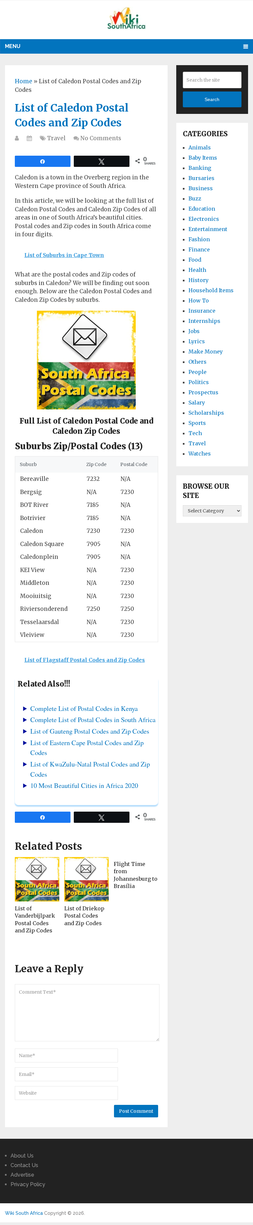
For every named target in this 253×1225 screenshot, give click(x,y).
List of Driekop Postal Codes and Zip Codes (84, 915)
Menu (12, 46)
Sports (197, 423)
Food (194, 259)
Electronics (203, 219)
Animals (199, 147)
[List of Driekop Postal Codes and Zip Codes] (86, 879)
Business (200, 188)
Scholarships (206, 412)
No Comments (100, 138)
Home (23, 81)
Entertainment (207, 229)
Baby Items (202, 157)
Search (212, 99)
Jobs (194, 331)
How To (198, 300)
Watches (199, 453)
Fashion (199, 239)
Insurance (201, 310)
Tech (195, 433)
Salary (196, 402)
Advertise (22, 1175)
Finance (199, 249)
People (197, 372)
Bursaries (201, 178)
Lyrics (196, 341)
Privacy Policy (28, 1184)
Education (201, 208)
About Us (22, 1156)
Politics (198, 382)
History (198, 280)
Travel (56, 138)
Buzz (194, 198)
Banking (199, 168)
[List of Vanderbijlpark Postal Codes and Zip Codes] (37, 879)
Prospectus (203, 392)
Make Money (205, 351)
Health (197, 270)
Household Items (211, 290)
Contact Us (24, 1165)
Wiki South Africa (24, 1213)
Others (197, 361)
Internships (204, 321)
